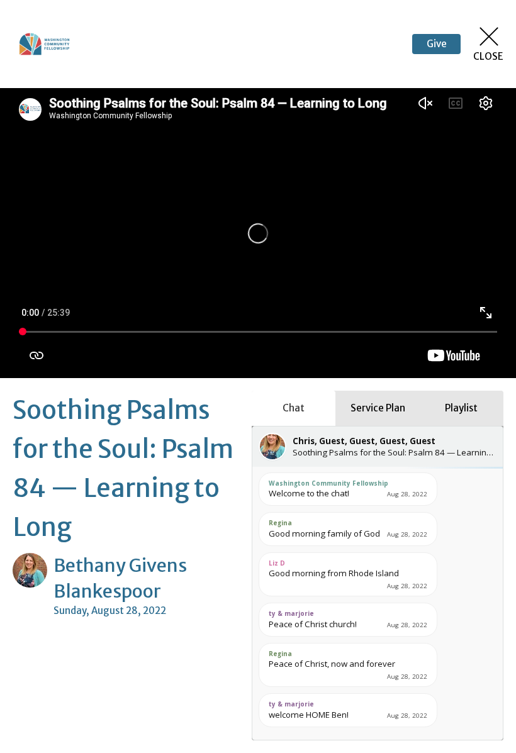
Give (437, 44)
